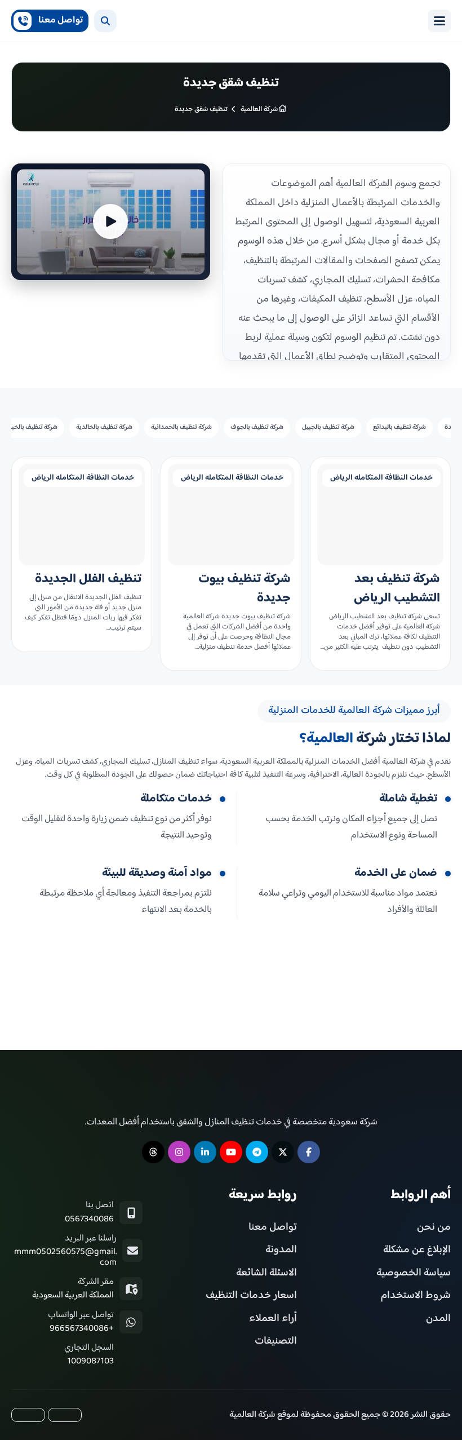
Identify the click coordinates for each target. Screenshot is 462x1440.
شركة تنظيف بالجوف (256, 427)
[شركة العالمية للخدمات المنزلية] (270, 21)
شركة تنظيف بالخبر (33, 427)
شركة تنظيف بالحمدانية (181, 427)
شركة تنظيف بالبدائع (399, 427)
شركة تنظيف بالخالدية (104, 427)
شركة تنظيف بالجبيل (328, 427)
